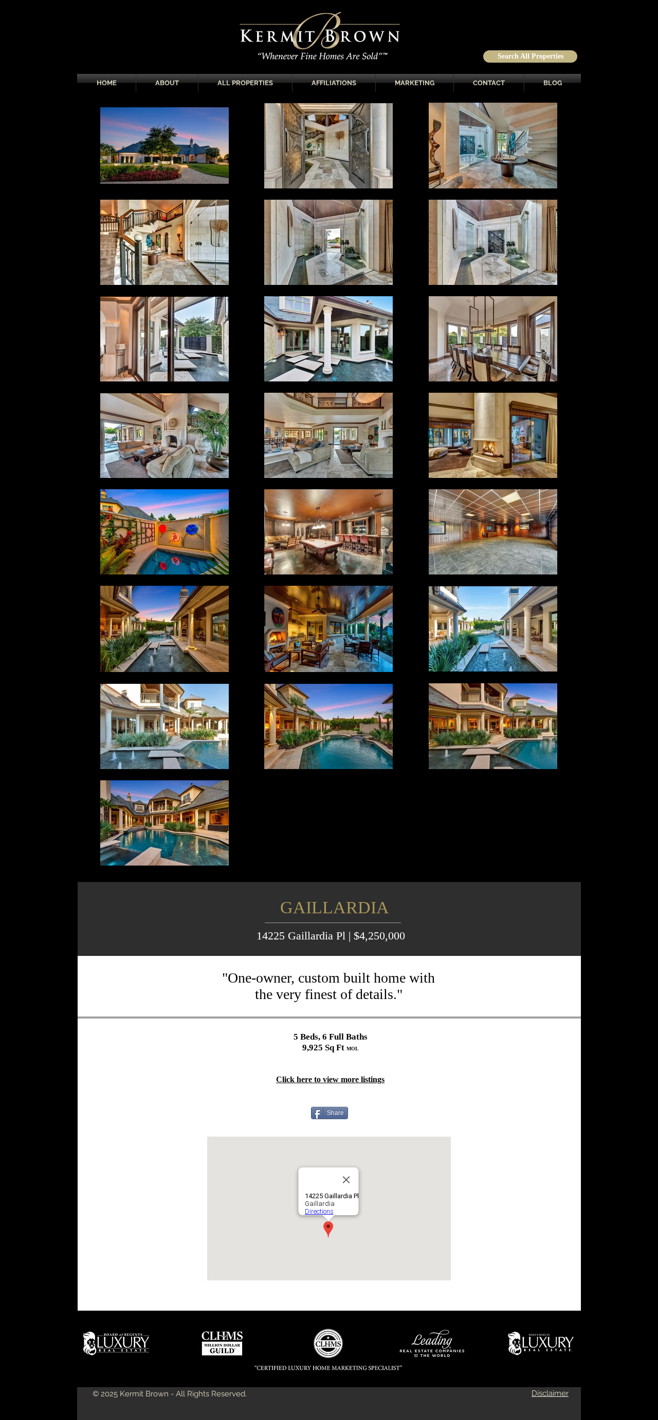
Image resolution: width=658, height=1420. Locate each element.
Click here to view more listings (330, 1079)
